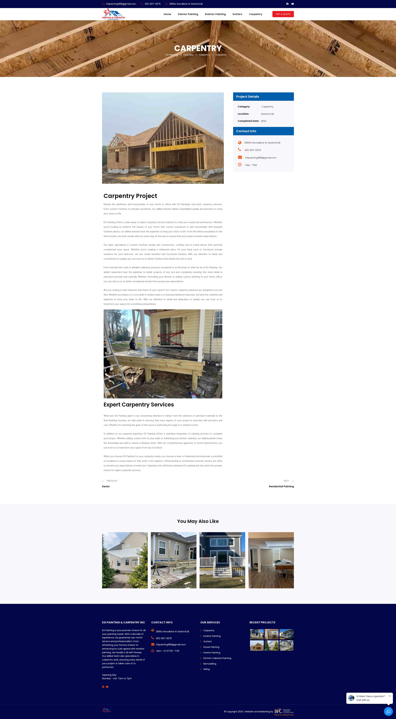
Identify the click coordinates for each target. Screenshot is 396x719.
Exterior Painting (215, 14)
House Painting (211, 647)
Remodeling (209, 663)
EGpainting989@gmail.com (121, 3)
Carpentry (255, 14)
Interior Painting (188, 14)
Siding (206, 669)
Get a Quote (283, 14)
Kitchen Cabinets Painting (217, 658)
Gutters (237, 14)
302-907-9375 (153, 3)
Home (167, 14)
